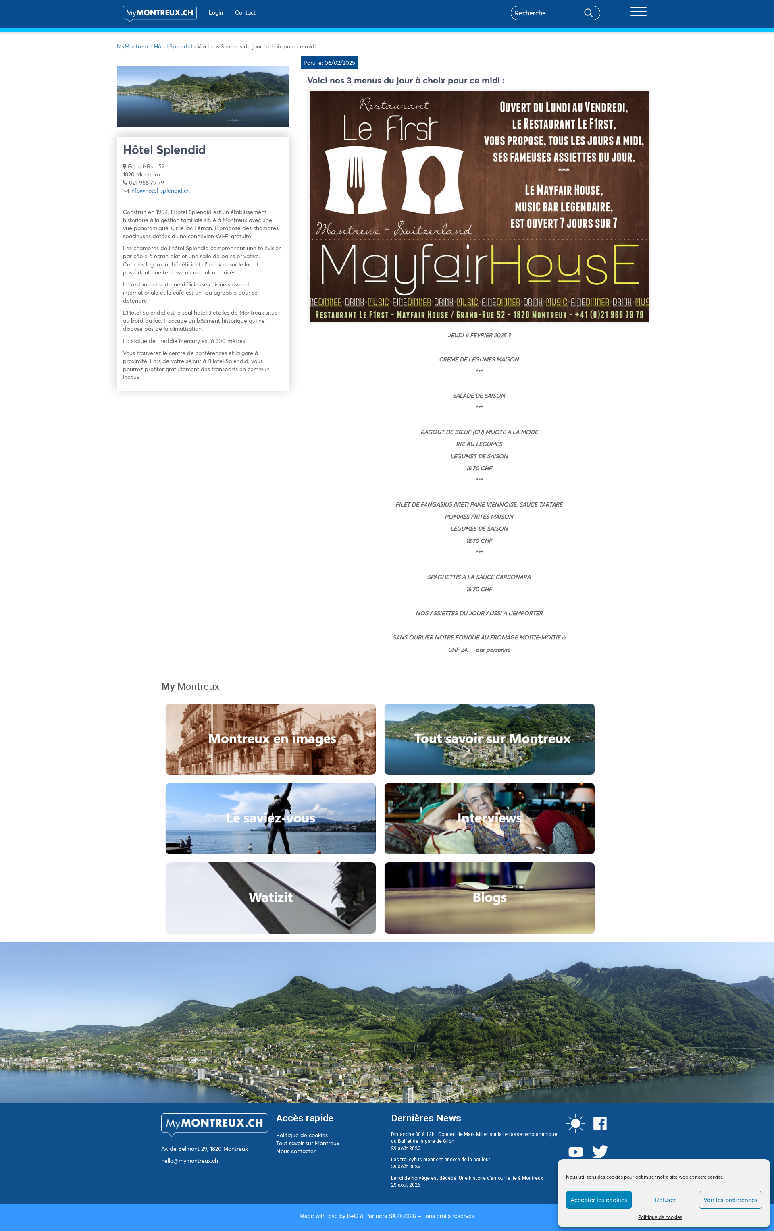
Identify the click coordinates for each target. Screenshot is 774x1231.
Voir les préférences (730, 1200)
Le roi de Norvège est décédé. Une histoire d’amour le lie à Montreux (467, 1178)
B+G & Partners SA (371, 1216)
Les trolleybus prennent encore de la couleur (440, 1159)
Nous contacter (296, 1151)
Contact (245, 12)
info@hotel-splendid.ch (160, 190)
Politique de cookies (660, 1217)
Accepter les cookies (598, 1200)
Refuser (665, 1200)
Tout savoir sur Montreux (307, 1143)
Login (216, 12)
